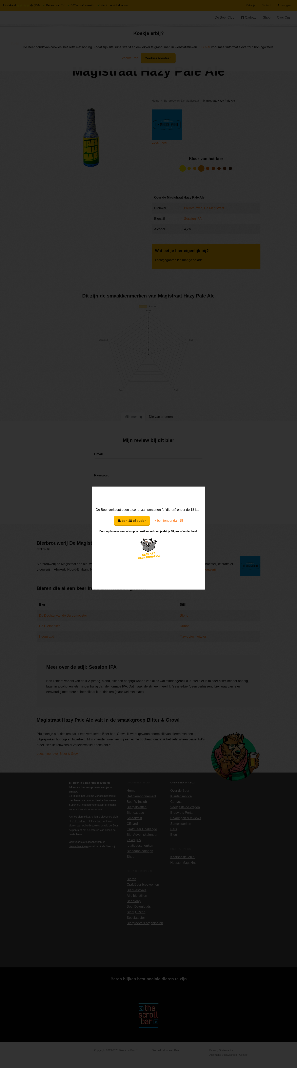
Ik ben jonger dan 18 (168, 520)
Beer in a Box (148, 497)
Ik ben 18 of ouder (132, 520)
